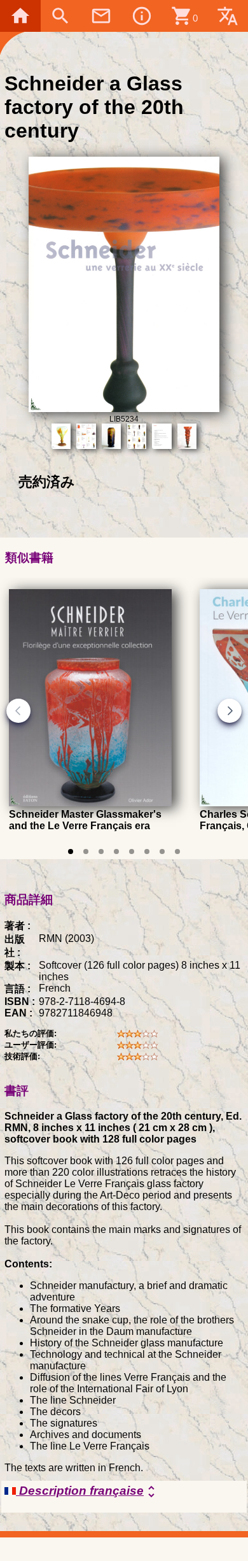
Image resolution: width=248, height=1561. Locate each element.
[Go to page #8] (177, 851)
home (20, 16)
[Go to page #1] (70, 851)
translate (227, 16)
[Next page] (229, 711)
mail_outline (101, 16)
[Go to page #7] (162, 851)
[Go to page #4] (116, 851)
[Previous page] (18, 711)
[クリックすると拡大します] (124, 408)
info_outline (142, 16)
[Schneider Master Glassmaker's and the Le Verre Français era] (90, 803)
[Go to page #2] (85, 851)
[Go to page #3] (101, 851)
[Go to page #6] (147, 851)
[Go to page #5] (131, 851)
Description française (87, 1491)
